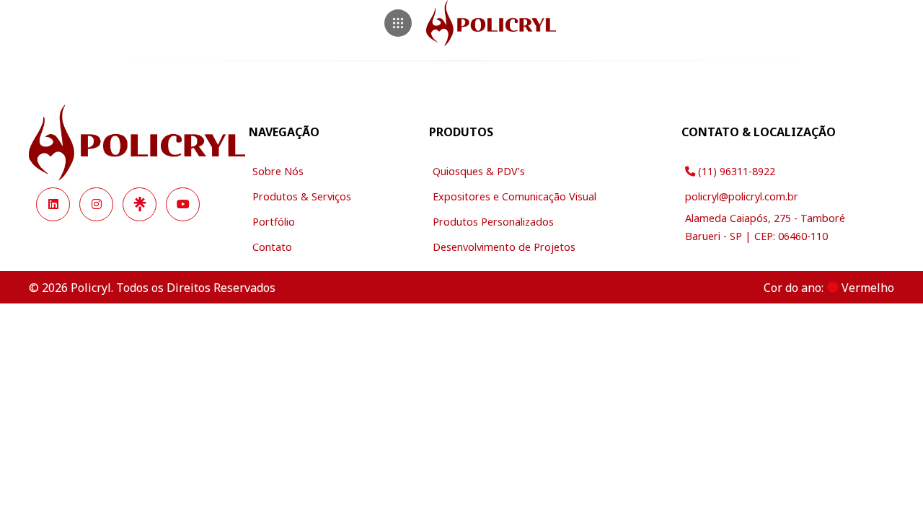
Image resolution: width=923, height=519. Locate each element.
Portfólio (273, 222)
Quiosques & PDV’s (479, 171)
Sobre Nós (278, 171)
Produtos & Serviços (301, 196)
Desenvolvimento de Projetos (504, 247)
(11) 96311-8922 (735, 171)
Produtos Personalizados (493, 222)
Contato (272, 247)
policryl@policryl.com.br (741, 196)
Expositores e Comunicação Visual (514, 196)
